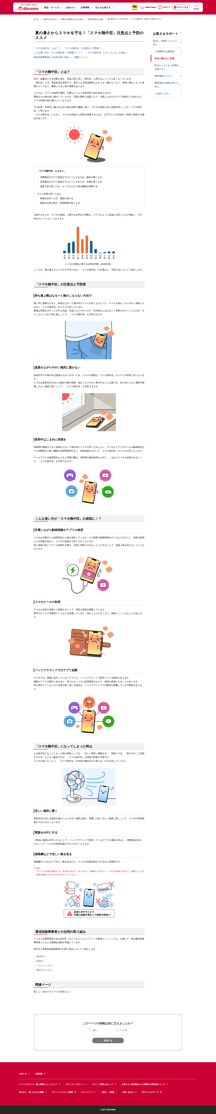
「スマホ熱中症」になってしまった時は (105, 52)
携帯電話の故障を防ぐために (166, 85)
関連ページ (80, 57)
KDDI (39, 961)
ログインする (182, 7)
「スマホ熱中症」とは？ (46, 48)
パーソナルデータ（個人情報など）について (38, 1084)
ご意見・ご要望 (107, 1092)
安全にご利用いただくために (72, 19)
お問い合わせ (128, 1092)
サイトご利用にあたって (103, 1084)
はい (95, 1030)
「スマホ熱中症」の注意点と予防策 (81, 48)
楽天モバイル (43, 970)
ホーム (36, 19)
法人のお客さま (103, 7)
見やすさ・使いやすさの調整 (31, 1092)
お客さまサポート (50, 19)
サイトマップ (87, 1092)
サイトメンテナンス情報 (62, 1092)
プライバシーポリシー (74, 1084)
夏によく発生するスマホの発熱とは (51, 991)
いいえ (123, 1030)
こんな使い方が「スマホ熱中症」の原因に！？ (57, 52)
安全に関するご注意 (95, 19)
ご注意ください (162, 93)
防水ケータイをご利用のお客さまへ (166, 67)
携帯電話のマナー (163, 76)
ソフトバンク (43, 965)
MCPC (40, 956)
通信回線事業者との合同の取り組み (51, 57)
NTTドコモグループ (150, 1092)
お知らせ (70, 7)
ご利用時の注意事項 (164, 51)
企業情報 (84, 7)
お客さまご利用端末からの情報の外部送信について (143, 1084)
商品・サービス (52, 7)
